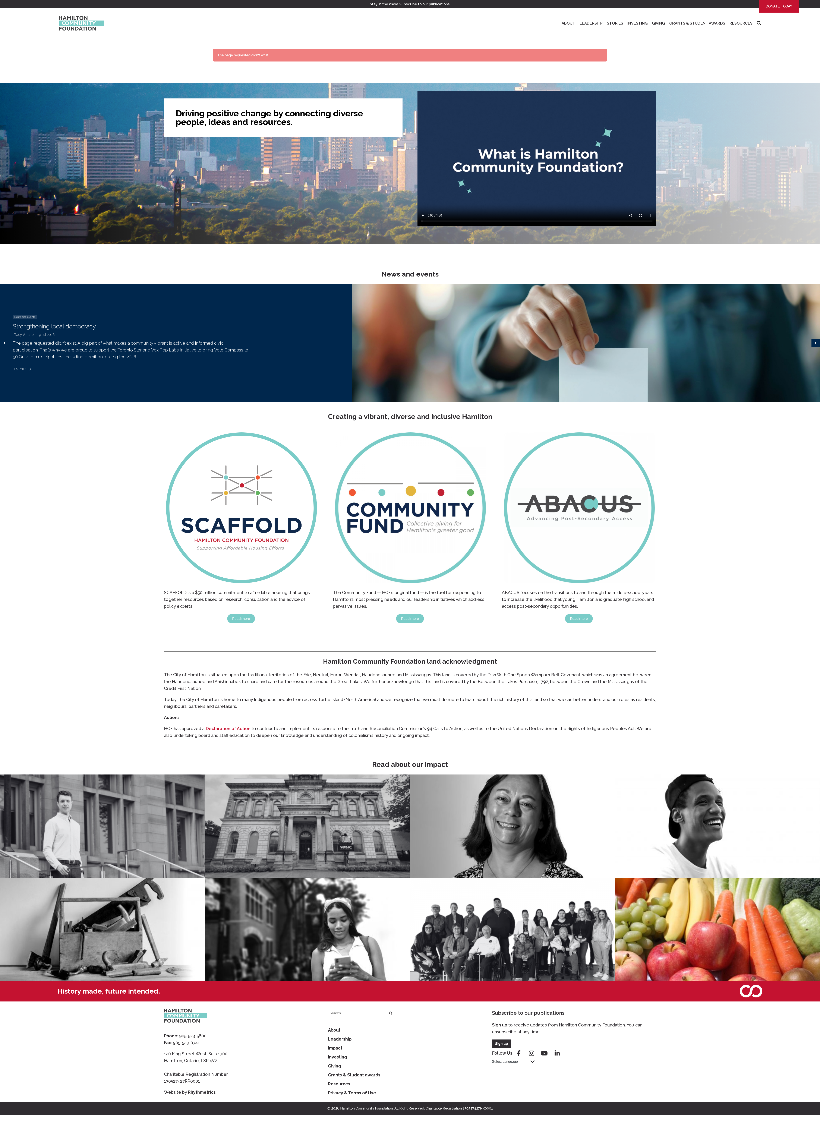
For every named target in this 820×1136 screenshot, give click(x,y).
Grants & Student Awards (697, 23)
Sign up (499, 1025)
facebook (518, 1053)
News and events (24, 316)
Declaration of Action (228, 728)
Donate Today (779, 6)
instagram (531, 1053)
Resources (741, 23)
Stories (615, 23)
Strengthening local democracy (54, 326)
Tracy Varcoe (24, 335)
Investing (637, 23)
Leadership (591, 23)
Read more (241, 619)
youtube (544, 1053)
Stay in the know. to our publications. (410, 4)
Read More (20, 368)
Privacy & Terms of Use (352, 1092)
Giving (658, 23)
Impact (335, 1048)
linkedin (557, 1053)
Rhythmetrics (202, 1092)
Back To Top (806, 1113)
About (568, 23)
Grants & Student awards (354, 1074)
